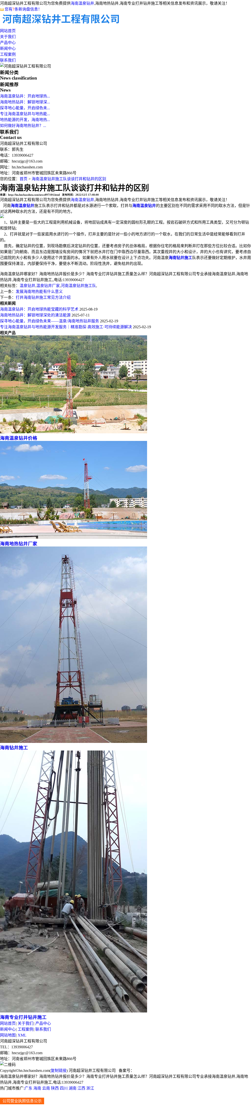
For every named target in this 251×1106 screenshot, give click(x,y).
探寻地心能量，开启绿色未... (25, 108)
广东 (28, 1088)
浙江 (90, 1088)
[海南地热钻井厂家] (73, 537)
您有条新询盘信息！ (23, 9)
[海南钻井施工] (73, 741)
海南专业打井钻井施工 (23, 1017)
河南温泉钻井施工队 (78, 286)
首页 (23, 179)
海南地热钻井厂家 (18, 543)
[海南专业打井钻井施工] (73, 1011)
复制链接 (58, 1070)
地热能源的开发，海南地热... (25, 120)
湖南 (72, 1088)
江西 (81, 1088)
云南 (46, 1088)
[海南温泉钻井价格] (73, 432)
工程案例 (8, 54)
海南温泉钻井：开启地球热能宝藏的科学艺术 (39, 309)
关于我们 (8, 37)
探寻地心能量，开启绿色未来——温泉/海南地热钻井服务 (49, 321)
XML (22, 1035)
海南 (37, 1088)
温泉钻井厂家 (48, 286)
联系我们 (8, 60)
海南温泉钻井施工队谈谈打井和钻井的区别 (69, 179)
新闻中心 (8, 48)
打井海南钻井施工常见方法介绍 (43, 297)
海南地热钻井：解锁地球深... (25, 102)
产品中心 (8, 43)
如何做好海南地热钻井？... (23, 125)
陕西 (55, 1088)
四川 (64, 1088)
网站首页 (8, 31)
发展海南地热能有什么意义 (39, 291)
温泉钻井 (27, 286)
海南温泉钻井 (82, 3)
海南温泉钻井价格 (18, 438)
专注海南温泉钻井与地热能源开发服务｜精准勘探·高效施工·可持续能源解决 (66, 327)
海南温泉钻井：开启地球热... (25, 96)
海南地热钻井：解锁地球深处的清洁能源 (35, 315)
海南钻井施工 (14, 747)
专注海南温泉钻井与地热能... (25, 114)
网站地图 (8, 1035)
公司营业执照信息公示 (22, 1101)
